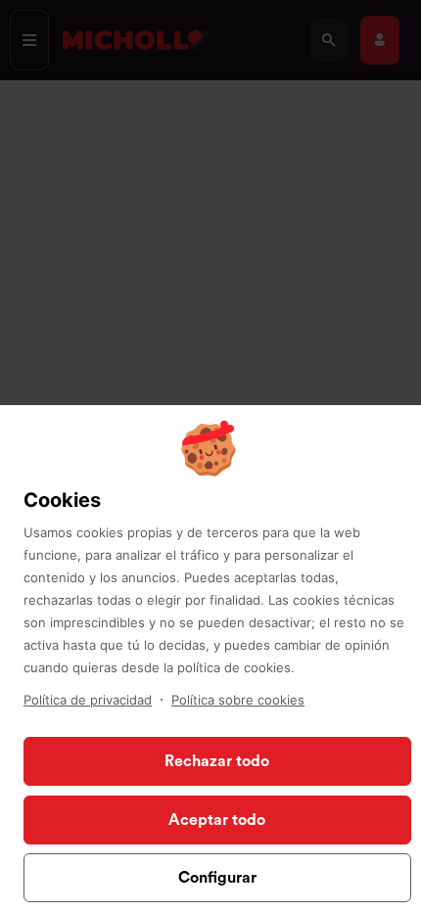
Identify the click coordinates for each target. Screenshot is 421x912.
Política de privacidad (87, 699)
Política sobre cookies (237, 699)
